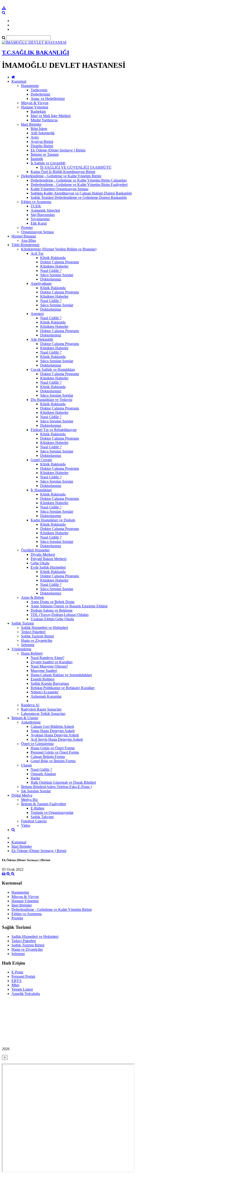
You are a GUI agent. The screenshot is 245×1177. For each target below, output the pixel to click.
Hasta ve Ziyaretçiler (36, 640)
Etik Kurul (39, 223)
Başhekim (38, 111)
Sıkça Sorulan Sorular (56, 275)
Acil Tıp (37, 253)
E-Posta (17, 972)
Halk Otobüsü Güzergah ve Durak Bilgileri (63, 782)
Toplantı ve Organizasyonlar (52, 812)
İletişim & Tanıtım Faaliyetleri (43, 804)
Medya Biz (29, 800)
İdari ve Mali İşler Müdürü (51, 116)
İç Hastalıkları (41, 490)
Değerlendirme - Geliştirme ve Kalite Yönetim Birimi (61, 176)
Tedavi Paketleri (33, 632)
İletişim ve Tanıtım (45, 154)
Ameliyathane (41, 283)
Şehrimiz (27, 645)
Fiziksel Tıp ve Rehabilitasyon (54, 430)
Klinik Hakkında (53, 258)
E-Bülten (37, 808)
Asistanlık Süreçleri (45, 210)
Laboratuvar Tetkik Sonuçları (43, 714)
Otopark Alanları (43, 774)
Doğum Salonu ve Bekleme (51, 610)
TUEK (36, 206)
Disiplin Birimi (42, 146)
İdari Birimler (31, 124)
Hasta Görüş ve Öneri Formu (53, 748)
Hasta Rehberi (32, 653)
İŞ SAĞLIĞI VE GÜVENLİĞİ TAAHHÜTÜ (75, 167)
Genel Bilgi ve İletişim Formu (53, 761)
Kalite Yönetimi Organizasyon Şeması (59, 189)
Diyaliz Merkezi (43, 554)
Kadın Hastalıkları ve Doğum (53, 520)
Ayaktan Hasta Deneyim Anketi (55, 735)
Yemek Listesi (22, 989)
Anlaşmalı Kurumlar (46, 696)
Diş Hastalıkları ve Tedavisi (51, 400)
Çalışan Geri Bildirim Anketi (52, 726)
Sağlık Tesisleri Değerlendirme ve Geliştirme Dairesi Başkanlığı (79, 197)
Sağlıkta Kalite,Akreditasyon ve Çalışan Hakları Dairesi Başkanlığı (81, 193)
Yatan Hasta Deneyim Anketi (53, 731)
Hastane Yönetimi (34, 107)
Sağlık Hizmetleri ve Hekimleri (44, 628)
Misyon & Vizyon (34, 103)
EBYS (16, 981)
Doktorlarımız (50, 279)
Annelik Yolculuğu (25, 994)
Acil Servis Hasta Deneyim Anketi (57, 739)
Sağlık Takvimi (42, 817)
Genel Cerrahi (41, 460)
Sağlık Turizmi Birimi (37, 636)
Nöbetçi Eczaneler (44, 692)
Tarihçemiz (39, 90)
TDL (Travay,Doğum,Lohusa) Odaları (60, 615)
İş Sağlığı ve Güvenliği (48, 163)
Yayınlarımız (40, 219)
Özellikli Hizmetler (35, 550)
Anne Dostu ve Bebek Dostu (52, 602)
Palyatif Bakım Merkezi (49, 559)
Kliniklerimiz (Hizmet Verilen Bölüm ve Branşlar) (58, 249)
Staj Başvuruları (43, 215)
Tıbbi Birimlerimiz (25, 245)
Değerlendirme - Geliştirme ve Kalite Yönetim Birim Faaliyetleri (79, 185)
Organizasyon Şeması (37, 232)
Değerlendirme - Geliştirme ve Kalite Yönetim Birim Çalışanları (79, 180)
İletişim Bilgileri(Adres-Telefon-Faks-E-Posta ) (56, 787)
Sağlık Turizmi (22, 623)
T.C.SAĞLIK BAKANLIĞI (35, 52)
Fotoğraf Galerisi (34, 821)
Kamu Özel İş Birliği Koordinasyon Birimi (63, 172)
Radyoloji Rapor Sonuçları (41, 709)
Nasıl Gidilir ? (50, 271)
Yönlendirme (21, 649)
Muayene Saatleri (44, 671)
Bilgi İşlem (39, 129)
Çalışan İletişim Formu (48, 757)
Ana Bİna (28, 240)
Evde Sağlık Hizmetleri (48, 567)
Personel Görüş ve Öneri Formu (55, 752)
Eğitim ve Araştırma (36, 202)
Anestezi (37, 314)
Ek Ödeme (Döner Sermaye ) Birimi (58, 150)
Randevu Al (30, 705)
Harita (35, 778)
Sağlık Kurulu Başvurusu (50, 683)
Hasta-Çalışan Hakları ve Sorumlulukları (61, 675)
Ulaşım (26, 765)
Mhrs (15, 985)
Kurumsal (18, 81)
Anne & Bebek (32, 597)
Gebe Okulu (40, 563)
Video (25, 825)
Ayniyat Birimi (42, 142)
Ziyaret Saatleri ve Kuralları (51, 662)
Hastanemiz (30, 86)
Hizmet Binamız (23, 236)
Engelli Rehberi (42, 679)
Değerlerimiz (40, 94)
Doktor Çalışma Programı (59, 262)
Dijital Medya (21, 795)
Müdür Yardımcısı (44, 120)
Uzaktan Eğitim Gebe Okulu (52, 619)
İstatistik (37, 159)
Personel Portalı (23, 976)
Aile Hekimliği (42, 339)
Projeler (27, 228)
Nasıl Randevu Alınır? (47, 658)
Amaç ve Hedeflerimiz (48, 99)
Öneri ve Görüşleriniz (37, 744)
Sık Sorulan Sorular (36, 791)
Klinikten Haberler (54, 266)
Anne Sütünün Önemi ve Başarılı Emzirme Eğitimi (69, 606)
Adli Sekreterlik (43, 133)
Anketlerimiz (31, 722)
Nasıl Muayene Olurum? (49, 666)
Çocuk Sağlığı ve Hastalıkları (53, 369)
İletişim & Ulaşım (24, 718)
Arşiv (35, 137)
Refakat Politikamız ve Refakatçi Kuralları (63, 688)
